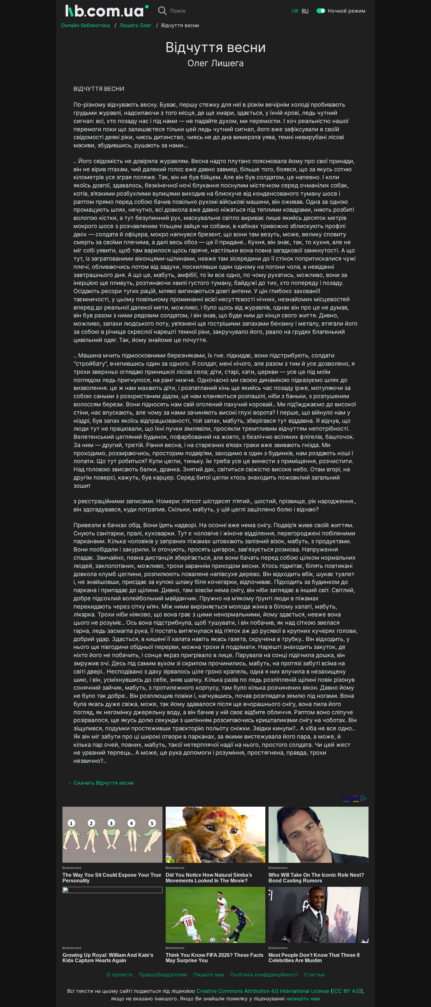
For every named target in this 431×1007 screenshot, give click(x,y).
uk (295, 11)
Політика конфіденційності (264, 974)
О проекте (120, 974)
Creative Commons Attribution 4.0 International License (263, 991)
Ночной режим (346, 11)
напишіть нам (303, 998)
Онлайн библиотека (85, 25)
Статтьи (314, 974)
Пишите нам (208, 974)
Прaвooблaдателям (163, 974)
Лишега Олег (135, 25)
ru (305, 11)
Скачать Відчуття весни (104, 783)
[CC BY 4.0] (347, 991)
